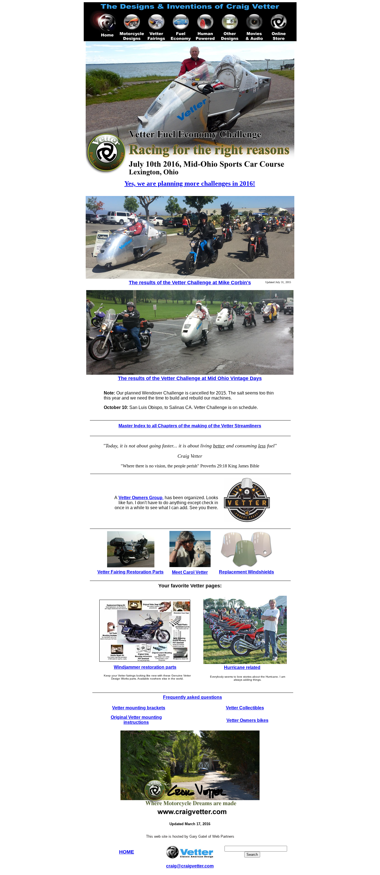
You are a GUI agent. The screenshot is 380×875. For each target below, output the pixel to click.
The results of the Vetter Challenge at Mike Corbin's (190, 282)
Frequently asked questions (192, 697)
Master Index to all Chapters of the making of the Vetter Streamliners (190, 425)
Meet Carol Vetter (190, 572)
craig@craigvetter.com (190, 866)
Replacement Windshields (246, 572)
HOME (126, 852)
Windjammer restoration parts (145, 667)
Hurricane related (242, 667)
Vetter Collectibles (245, 707)
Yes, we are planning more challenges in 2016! (189, 183)
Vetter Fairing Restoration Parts (130, 572)
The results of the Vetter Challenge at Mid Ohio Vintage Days (190, 378)
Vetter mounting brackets (138, 707)
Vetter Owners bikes (247, 720)
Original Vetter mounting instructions (136, 720)
